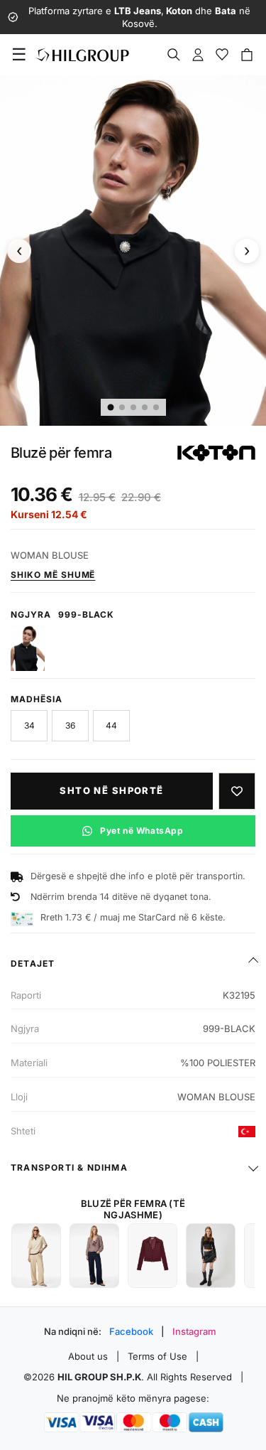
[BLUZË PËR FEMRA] (36, 1255)
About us (88, 1356)
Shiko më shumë (53, 574)
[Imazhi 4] (145, 407)
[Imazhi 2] (122, 407)
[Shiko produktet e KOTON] (216, 452)
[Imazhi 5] (156, 407)
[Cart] (247, 55)
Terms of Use (157, 1356)
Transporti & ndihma (69, 1167)
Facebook (131, 1331)
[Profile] (198, 55)
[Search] (174, 55)
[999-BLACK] (28, 648)
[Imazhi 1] (110, 407)
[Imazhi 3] (133, 407)
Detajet (33, 963)
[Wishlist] (222, 55)
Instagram (194, 1331)
